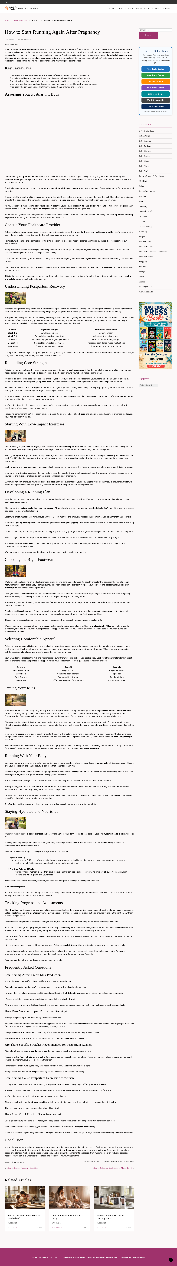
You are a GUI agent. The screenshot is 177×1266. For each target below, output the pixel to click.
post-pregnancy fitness (112, 1161)
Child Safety (144, 181)
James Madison (24, 40)
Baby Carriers (145, 141)
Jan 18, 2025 (9, 40)
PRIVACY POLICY (81, 1257)
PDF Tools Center (155, 88)
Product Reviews (146, 257)
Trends (142, 282)
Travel (141, 277)
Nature (142, 221)
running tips (129, 1161)
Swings (142, 272)
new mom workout (92, 1161)
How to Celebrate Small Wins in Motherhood (112, 1168)
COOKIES (65, 1257)
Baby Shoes (144, 161)
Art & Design (144, 136)
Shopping (143, 261)
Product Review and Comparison (153, 251)
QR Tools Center (156, 81)
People (142, 236)
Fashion (142, 196)
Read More (12, 1227)
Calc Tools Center (155, 75)
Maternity (143, 206)
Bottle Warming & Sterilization (152, 176)
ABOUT (35, 1257)
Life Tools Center (156, 106)
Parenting (141, 8)
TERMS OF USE (111, 1257)
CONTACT (57, 1257)
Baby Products (145, 156)
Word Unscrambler (156, 100)
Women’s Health (161, 8)
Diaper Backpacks (147, 191)
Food (141, 201)
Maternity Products (147, 211)
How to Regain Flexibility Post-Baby (23, 1168)
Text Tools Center (155, 69)
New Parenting (145, 226)
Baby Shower (144, 166)
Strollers (142, 267)
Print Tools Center (155, 94)
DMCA (71, 1257)
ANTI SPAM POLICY (45, 1257)
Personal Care (20, 20)
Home (111, 8)
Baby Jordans (145, 146)
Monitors (143, 216)
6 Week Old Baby (146, 131)
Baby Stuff (125, 8)
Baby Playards (145, 151)
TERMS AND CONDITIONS (96, 1257)
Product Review (146, 246)
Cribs (141, 186)
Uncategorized (145, 287)
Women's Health (146, 292)
